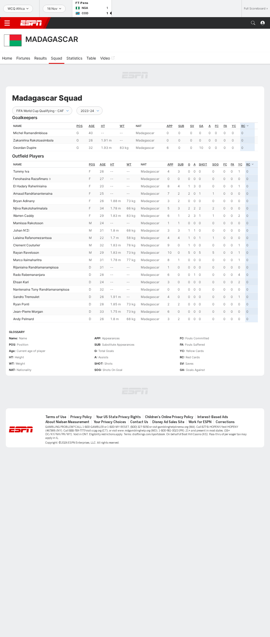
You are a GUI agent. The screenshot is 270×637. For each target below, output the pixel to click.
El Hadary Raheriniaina (30, 186)
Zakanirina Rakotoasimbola (33, 140)
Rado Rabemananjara (29, 275)
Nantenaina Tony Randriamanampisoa (41, 289)
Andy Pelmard (23, 319)
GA (201, 126)
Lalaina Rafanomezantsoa (32, 238)
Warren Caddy (23, 216)
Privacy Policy (81, 417)
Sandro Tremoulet (26, 297)
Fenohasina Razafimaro (30, 179)
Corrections (225, 422)
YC (234, 126)
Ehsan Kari (21, 282)
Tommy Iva (21, 171)
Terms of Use (55, 417)
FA (225, 126)
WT (122, 126)
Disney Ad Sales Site (168, 422)
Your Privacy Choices (110, 422)
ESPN (31, 23)
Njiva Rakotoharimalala (30, 208)
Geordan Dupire (24, 148)
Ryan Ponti (21, 304)
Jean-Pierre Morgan (28, 311)
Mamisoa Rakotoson (28, 223)
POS (79, 126)
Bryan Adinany (24, 201)
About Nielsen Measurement (67, 422)
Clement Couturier (26, 245)
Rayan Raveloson (26, 252)
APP (169, 126)
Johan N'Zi (21, 230)
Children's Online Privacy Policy (169, 417)
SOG (215, 164)
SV (192, 126)
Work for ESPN (200, 422)
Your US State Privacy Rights (118, 417)
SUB (181, 126)
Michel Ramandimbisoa (30, 133)
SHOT (203, 164)
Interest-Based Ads (212, 417)
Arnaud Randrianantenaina (32, 193)
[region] (135, 136)
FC (217, 126)
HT (103, 126)
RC (243, 126)
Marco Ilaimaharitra (27, 260)
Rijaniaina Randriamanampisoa (36, 267)
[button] (253, 23)
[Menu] (7, 23)
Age (92, 126)
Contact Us (139, 422)
